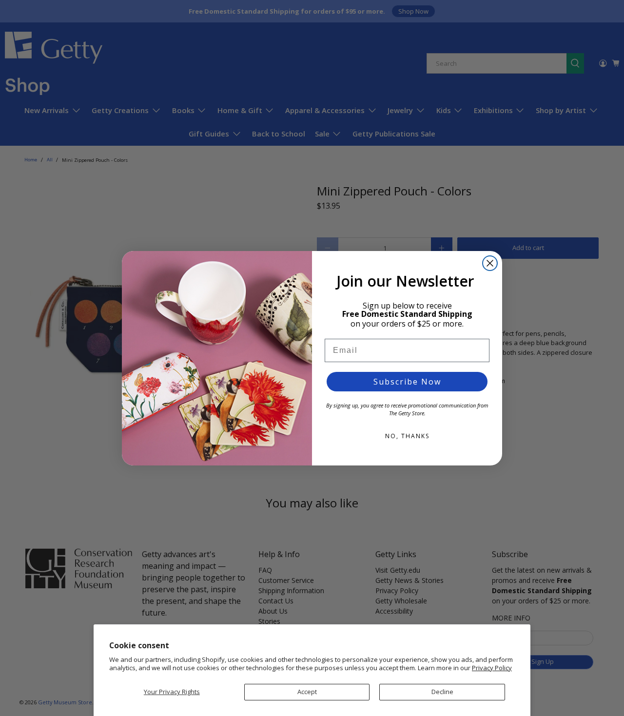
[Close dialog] (490, 263)
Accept (307, 691)
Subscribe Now (407, 381)
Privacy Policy (492, 667)
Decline (442, 691)
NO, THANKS (407, 436)
